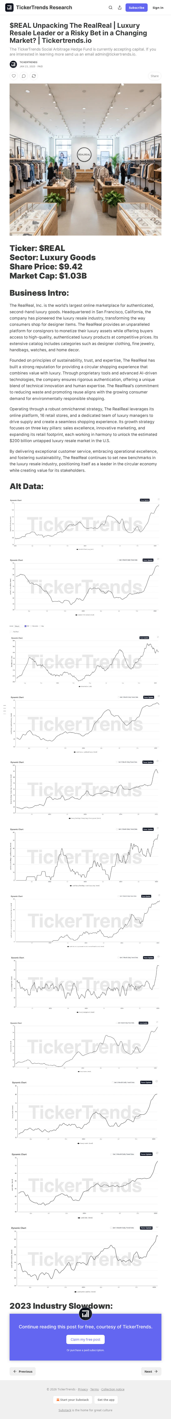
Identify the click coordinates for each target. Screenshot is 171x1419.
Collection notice (112, 1389)
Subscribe (136, 7)
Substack (65, 1410)
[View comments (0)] (24, 76)
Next (148, 1371)
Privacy (83, 1389)
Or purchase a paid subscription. (85, 1350)
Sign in (158, 7)
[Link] (3, 262)
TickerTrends (28, 62)
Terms (94, 1389)
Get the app (106, 1400)
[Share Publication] (120, 7)
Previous (25, 1371)
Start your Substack (74, 1400)
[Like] (14, 76)
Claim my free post (85, 1339)
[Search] (110, 7)
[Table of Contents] (5, 709)
